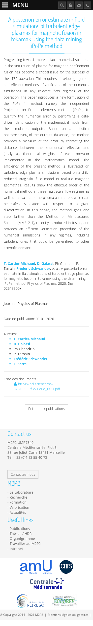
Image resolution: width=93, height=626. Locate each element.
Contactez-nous (23, 474)
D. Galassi (45, 263)
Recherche (18, 497)
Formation (18, 502)
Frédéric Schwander (33, 268)
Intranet (16, 548)
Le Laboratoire (21, 492)
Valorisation (19, 507)
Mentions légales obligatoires (68, 615)
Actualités (18, 512)
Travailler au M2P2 (25, 543)
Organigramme (22, 538)
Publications (20, 528)
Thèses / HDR (21, 533)
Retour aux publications (46, 408)
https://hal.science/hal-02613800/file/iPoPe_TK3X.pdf (37, 386)
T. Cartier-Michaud (19, 263)
